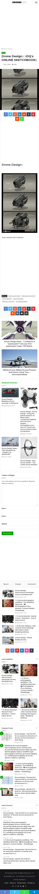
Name (4, 508)
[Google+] (8, 650)
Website (4, 524)
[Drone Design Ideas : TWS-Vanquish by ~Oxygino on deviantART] (10, 441)
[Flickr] (27, 650)
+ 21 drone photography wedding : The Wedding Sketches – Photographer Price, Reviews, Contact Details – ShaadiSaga (25, 605)
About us (13, 883)
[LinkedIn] (22, 650)
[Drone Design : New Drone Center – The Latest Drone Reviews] (28, 448)
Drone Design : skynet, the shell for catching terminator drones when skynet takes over (26, 792)
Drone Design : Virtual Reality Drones (23, 639)
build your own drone (14, 296)
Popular (18, 584)
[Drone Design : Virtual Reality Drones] (8, 640)
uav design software (21, 301)
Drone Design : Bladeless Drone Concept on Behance (10, 401)
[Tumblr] (31, 650)
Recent (6, 584)
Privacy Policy (21, 883)
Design (10, 49)
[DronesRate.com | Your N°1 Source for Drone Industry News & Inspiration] (19, 2)
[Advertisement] (19, 26)
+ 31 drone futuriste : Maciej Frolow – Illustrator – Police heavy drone (25, 618)
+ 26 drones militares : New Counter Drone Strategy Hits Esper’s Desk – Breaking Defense (25, 629)
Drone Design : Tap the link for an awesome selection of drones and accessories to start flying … (26, 737)
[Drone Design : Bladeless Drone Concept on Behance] (10, 392)
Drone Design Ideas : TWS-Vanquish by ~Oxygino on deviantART (10, 451)
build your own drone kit (28, 296)
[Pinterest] (17, 650)
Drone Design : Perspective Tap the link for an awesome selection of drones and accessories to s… (26, 780)
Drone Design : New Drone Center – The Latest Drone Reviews (28, 463)
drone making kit (6, 299)
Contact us (31, 883)
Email (4, 516)
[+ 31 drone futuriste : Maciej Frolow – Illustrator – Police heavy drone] (8, 619)
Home (5, 49)
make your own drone (8, 301)
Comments (32, 584)
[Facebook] (12, 650)
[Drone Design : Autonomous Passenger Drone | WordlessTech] (8, 593)
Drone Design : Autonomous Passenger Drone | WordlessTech (24, 592)
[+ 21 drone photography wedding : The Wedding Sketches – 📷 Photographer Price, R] (8, 603)
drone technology (18, 299)
